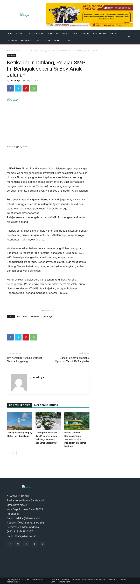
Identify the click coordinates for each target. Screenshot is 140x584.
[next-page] (14, 453)
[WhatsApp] (33, 88)
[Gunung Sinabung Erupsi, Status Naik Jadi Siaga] (19, 421)
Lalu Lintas (22, 316)
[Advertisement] (48, 158)
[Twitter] (18, 88)
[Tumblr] (34, 544)
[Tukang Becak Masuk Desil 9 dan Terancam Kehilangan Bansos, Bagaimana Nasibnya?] (48, 421)
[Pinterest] (26, 88)
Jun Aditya (15, 80)
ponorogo (47, 316)
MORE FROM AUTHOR (46, 405)
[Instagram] (18, 544)
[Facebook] (10, 88)
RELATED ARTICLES (19, 405)
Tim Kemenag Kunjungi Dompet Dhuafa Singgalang (24, 359)
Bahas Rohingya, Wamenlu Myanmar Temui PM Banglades (72, 359)
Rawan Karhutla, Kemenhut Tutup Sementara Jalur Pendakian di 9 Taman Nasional (75, 439)
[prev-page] (9, 453)
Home (10, 50)
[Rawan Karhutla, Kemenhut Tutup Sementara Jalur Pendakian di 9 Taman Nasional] (76, 421)
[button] (129, 37)
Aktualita (20, 50)
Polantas (35, 316)
